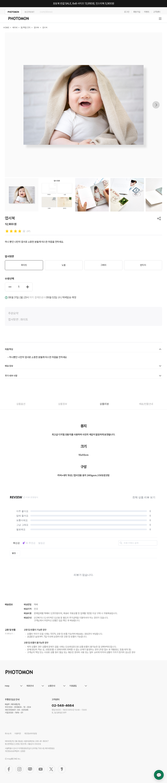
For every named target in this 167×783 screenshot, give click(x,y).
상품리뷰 (104, 404)
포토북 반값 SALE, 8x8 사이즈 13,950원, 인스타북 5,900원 (83, 3)
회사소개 (8, 733)
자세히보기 (9, 634)
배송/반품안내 (146, 404)
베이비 (15, 27)
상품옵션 (20, 404)
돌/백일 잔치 (25, 27)
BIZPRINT (29, 11)
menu (160, 19)
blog (30, 769)
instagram (19, 769)
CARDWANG (46, 11)
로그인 (126, 12)
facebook (9, 769)
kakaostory (62, 769)
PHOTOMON (13, 11)
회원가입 (136, 12)
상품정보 (62, 404)
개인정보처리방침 (30, 733)
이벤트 (146, 12)
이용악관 (18, 733)
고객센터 (156, 12)
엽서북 (36, 27)
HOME (6, 27)
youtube (41, 769)
